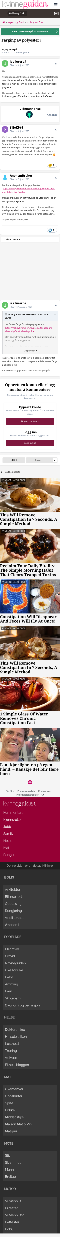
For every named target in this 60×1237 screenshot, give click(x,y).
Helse (7, 841)
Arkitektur (12, 890)
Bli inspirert (13, 897)
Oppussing (13, 904)
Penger (8, 855)
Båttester (12, 1222)
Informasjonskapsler (27, 794)
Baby (9, 977)
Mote (8, 1143)
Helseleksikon (16, 1037)
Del (15, 460)
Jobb (7, 827)
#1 (56, 63)
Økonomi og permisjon (22, 1005)
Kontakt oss (44, 791)
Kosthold (12, 1044)
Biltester (11, 1208)
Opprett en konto (30, 421)
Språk (9, 791)
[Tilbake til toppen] (30, 782)
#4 (56, 305)
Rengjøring (13, 911)
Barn (8, 991)
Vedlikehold (14, 918)
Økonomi (12, 925)
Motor (10, 1189)
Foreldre (12, 937)
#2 (56, 129)
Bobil (9, 1229)
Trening (11, 1051)
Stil (7, 1155)
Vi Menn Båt (14, 1215)
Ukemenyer (14, 1089)
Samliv (8, 834)
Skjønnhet (13, 1162)
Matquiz (11, 1131)
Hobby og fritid (21, 52)
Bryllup (10, 1177)
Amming (11, 984)
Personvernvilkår (26, 791)
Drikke (10, 1110)
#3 (56, 177)
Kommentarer (14, 813)
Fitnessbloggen (17, 1065)
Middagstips (14, 1117)
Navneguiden (15, 963)
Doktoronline (15, 1030)
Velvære (11, 1058)
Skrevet (19, 65)
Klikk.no (47, 865)
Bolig (9, 877)
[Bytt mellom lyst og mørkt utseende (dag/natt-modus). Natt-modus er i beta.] (43, 794)
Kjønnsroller (12, 820)
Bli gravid (12, 949)
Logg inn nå (30, 443)
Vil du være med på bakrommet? (30, 31)
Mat (6, 848)
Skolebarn (13, 998)
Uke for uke (14, 970)
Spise (9, 1103)
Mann (9, 1170)
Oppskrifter (13, 1096)
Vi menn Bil (13, 1201)
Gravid (10, 956)
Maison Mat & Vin (18, 1124)
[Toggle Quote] (6, 314)
